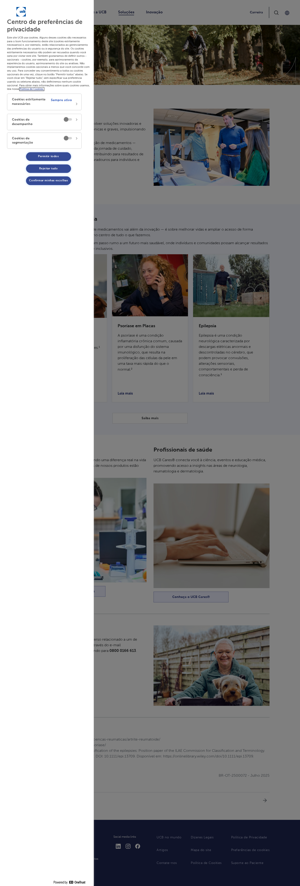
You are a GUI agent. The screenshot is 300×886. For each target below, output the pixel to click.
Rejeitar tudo (48, 168)
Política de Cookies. (32, 89)
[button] (44, 102)
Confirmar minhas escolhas (48, 180)
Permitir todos (48, 156)
